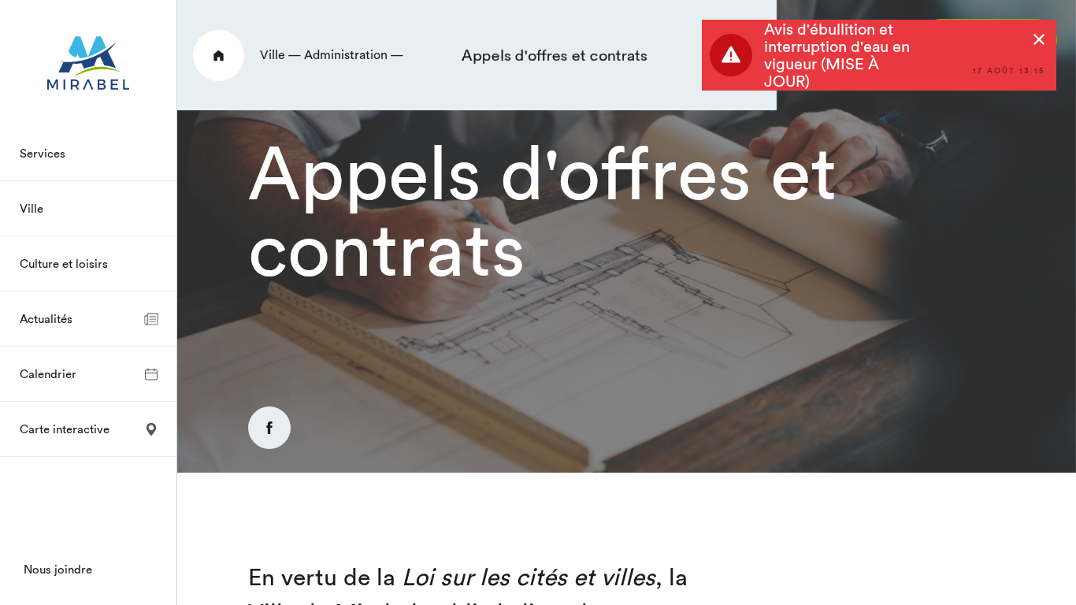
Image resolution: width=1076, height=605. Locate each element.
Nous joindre (58, 569)
